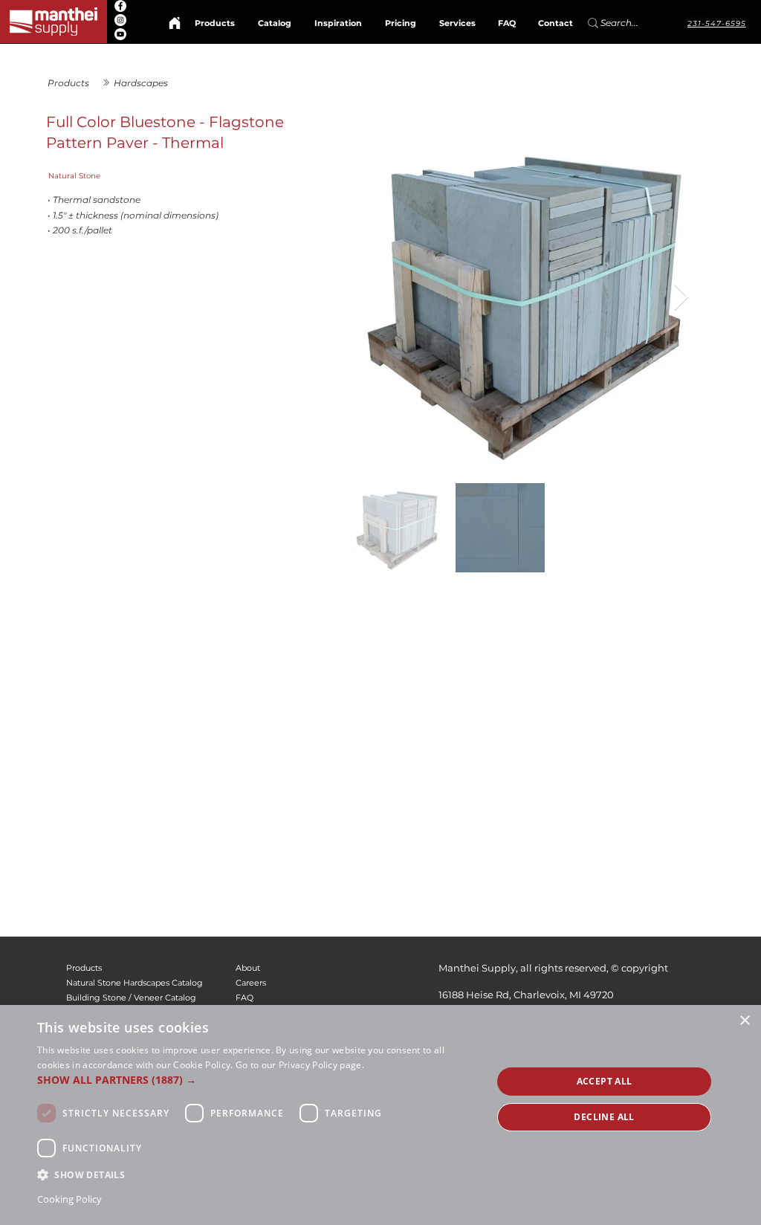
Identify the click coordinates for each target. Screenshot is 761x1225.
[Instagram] (120, 20)
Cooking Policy (69, 1199)
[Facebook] (120, 6)
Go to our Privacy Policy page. (300, 1064)
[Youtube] (120, 34)
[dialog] (380, 1115)
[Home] (174, 23)
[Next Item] (681, 297)
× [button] (744, 1021)
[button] (258, 1080)
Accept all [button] (604, 1081)
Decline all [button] (604, 1117)
